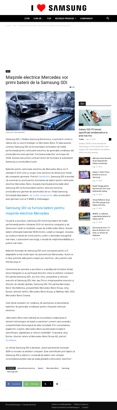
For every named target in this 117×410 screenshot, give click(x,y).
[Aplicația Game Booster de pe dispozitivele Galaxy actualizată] (84, 161)
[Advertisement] (58, 49)
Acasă (8, 25)
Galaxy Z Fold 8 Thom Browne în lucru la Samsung (100, 174)
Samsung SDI (12, 372)
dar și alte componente (40, 195)
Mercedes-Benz (52, 368)
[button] (107, 18)
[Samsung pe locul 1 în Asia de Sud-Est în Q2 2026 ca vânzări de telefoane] (84, 230)
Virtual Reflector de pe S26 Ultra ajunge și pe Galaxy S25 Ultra (101, 202)
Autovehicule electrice (26, 368)
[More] (57, 384)
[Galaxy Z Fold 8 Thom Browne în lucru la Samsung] (84, 175)
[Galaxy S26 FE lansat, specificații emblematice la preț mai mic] (95, 118)
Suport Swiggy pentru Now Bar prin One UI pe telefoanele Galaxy (101, 188)
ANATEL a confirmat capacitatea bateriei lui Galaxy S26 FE (101, 216)
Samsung (65, 368)
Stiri (14, 25)
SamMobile (44, 176)
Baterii (40, 368)
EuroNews (11, 340)
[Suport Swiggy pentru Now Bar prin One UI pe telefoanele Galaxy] (84, 189)
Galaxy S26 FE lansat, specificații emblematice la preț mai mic (93, 132)
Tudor (81, 139)
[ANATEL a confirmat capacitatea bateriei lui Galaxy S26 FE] (84, 217)
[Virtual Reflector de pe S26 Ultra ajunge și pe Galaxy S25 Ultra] (84, 203)
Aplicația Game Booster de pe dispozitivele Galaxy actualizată (101, 160)
